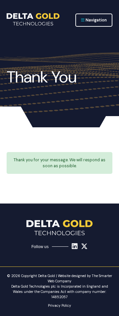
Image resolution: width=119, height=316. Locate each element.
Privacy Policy (59, 305)
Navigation (96, 20)
